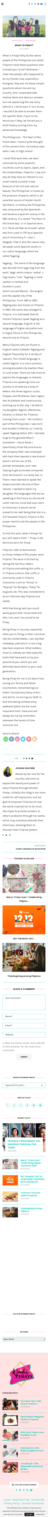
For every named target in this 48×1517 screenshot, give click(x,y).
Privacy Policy (12, 1503)
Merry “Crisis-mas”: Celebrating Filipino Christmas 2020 (30, 1163)
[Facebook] (29, 4)
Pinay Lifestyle (17, 40)
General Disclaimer (33, 1503)
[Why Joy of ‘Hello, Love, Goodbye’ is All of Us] (10, 1436)
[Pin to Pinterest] (29, 758)
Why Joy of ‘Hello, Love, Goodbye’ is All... (32, 1433)
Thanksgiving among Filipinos (24, 976)
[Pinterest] (38, 4)
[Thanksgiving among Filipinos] (24, 957)
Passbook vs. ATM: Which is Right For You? (32, 1449)
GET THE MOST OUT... (24, 938)
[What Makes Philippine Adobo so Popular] (10, 1420)
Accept (29, 1514)
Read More (40, 1514)
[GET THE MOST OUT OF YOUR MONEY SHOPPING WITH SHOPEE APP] (24, 919)
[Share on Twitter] (26, 758)
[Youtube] (34, 1105)
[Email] (41, 4)
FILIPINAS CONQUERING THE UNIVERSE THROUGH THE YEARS (24, 1144)
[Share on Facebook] (23, 758)
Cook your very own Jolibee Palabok (30, 1194)
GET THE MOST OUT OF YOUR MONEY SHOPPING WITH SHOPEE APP (32, 1179)
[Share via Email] (32, 758)
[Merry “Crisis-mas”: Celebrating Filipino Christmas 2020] (24, 878)
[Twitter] (32, 4)
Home (7, 1499)
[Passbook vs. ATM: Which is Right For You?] (10, 1452)
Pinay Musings (31, 40)
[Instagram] (35, 4)
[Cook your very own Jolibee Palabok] (10, 1196)
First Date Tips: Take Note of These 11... (30, 1402)
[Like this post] (19, 758)
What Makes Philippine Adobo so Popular (32, 1418)
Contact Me (37, 1499)
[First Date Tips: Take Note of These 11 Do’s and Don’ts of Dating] (10, 1405)
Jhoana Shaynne (25, 768)
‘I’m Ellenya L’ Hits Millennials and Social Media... (31, 1466)
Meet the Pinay (21, 1499)
